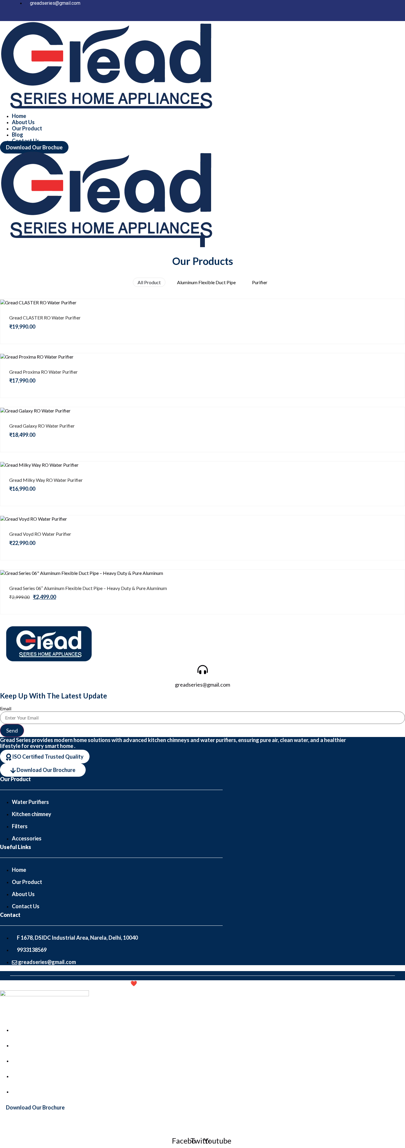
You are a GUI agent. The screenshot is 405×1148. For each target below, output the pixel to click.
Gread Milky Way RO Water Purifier (46, 480)
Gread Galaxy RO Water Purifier (42, 425)
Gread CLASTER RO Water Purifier (45, 317)
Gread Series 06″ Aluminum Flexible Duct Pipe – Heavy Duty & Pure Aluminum (88, 588)
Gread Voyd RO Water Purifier (40, 534)
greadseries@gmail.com (202, 684)
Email (5, 708)
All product (149, 282)
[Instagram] (365, 16)
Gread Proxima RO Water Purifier (43, 372)
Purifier (259, 282)
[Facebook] (353, 16)
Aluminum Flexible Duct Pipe (206, 282)
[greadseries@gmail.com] (202, 668)
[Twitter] (377, 16)
